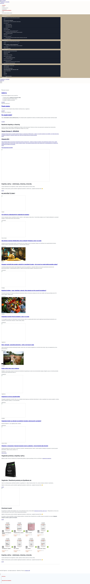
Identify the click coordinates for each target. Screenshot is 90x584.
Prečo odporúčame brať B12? (7, 147)
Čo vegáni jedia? (7, 115)
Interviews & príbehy (5, 7)
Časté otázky (4, 77)
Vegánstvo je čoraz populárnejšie (11, 396)
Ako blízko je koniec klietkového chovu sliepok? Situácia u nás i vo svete (21, 240)
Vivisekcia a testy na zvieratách (8, 54)
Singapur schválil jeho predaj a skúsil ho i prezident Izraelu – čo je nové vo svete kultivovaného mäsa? (30, 264)
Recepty (3, 6)
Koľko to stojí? (5, 34)
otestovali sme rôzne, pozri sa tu (40, 510)
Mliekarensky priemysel (7, 52)
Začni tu (4, 93)
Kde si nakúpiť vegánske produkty (8, 68)
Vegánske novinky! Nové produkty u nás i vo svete (15, 316)
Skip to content (3, 0)
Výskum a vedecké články (7, 38)
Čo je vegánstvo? (6, 28)
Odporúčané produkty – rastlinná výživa (9, 65)
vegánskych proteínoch (46, 458)
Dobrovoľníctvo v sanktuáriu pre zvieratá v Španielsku (13, 61)
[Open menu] (1, 82)
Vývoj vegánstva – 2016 (9, 25)
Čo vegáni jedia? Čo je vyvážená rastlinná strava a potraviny (12, 17)
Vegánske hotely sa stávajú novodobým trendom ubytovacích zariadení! (21, 421)
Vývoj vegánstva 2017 (8, 24)
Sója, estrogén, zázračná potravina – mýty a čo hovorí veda (18, 344)
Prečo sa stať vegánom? (7, 29)
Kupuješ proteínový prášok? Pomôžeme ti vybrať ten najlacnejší (14, 32)
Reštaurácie (5, 73)
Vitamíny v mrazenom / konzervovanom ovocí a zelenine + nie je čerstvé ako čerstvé (25, 446)
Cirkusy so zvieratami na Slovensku (10, 57)
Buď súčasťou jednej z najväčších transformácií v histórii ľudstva (12, 21)
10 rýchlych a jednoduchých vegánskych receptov (15, 214)
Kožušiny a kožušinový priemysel (8, 58)
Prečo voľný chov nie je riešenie (10, 368)
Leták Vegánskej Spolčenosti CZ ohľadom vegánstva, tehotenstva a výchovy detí (16, 37)
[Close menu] (0, 574)
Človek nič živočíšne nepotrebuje (8, 33)
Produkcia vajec (6, 53)
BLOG (3, 11)
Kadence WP (27, 570)
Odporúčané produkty (6, 14)
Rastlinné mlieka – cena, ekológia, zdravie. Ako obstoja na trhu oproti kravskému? (24, 290)
